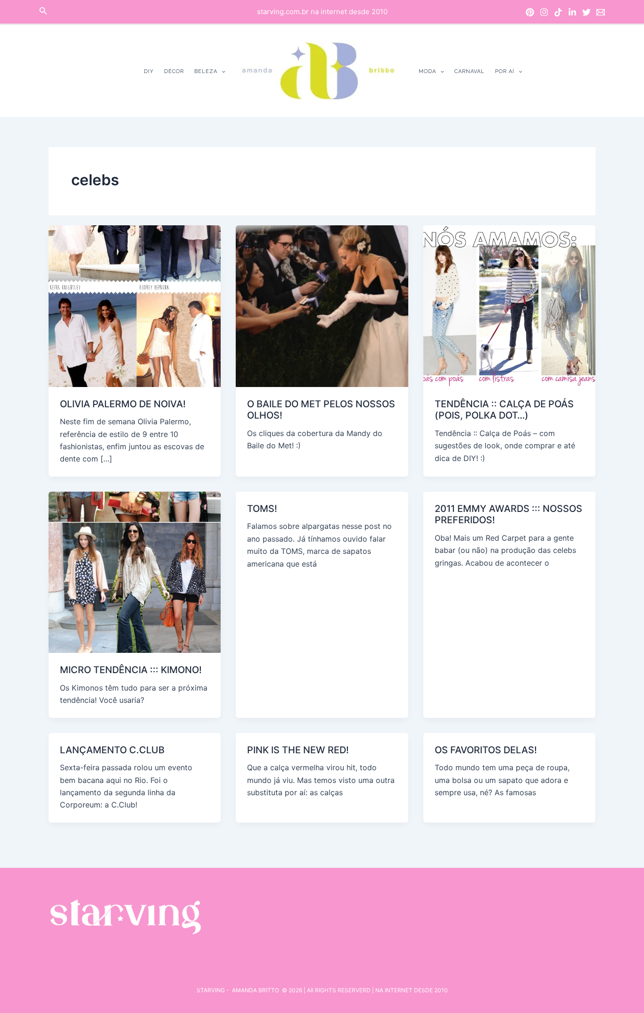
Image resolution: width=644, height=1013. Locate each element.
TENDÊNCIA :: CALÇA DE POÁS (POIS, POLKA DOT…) (504, 409)
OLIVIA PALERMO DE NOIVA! (123, 404)
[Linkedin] (572, 12)
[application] (221, 71)
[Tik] (558, 12)
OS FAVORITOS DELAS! (486, 750)
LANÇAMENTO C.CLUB (112, 750)
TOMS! (262, 508)
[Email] (600, 12)
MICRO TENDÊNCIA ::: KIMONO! (131, 669)
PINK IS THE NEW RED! (298, 750)
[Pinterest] (530, 12)
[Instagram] (544, 12)
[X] (586, 12)
